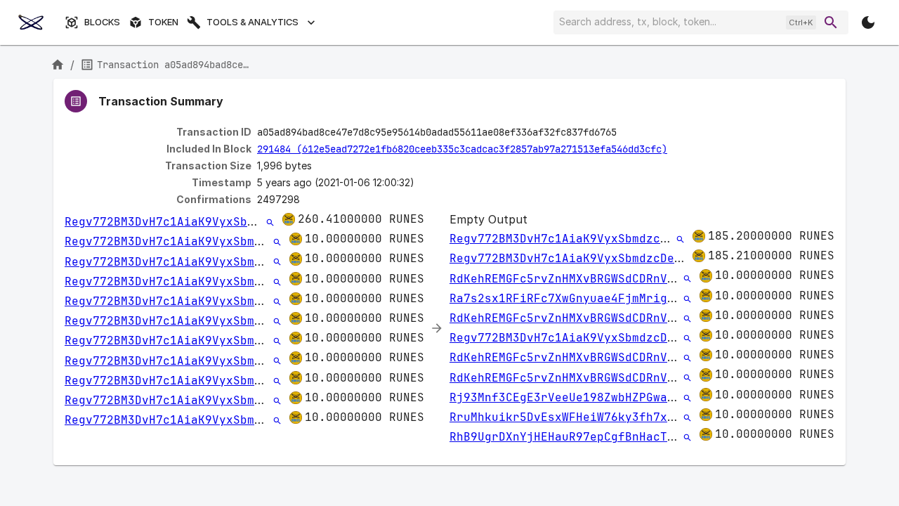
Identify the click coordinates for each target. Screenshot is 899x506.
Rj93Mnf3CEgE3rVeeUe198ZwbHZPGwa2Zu (569, 397)
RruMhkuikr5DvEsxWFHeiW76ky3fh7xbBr (569, 417)
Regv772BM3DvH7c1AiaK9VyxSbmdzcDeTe (184, 221)
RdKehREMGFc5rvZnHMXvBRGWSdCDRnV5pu (569, 278)
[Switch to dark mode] (868, 22)
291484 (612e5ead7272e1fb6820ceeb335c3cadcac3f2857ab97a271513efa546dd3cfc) (462, 149)
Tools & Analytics (252, 22)
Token (163, 22)
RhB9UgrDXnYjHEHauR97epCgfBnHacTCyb (569, 436)
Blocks (102, 22)
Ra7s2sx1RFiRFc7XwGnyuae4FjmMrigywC (569, 298)
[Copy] (625, 132)
